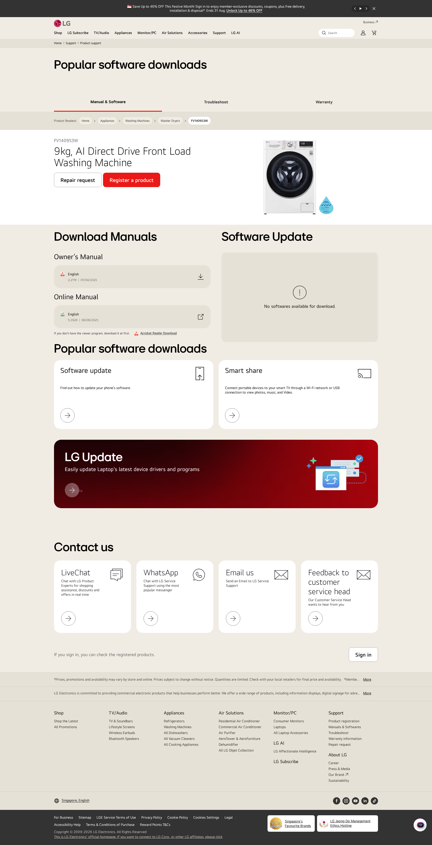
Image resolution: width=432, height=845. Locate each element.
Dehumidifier (228, 744)
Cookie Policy (177, 817)
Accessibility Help (67, 824)
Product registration (343, 721)
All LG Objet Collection (236, 750)
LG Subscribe (78, 33)
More (367, 679)
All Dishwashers (176, 733)
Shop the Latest (66, 721)
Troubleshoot (338, 733)
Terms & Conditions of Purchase (110, 824)
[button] (337, 33)
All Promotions (65, 727)
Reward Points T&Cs (155, 824)
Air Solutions (172, 33)
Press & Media (339, 769)
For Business (63, 817)
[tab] (108, 103)
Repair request (339, 744)
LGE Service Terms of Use (116, 817)
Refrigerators (174, 721)
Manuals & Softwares (344, 727)
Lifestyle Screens (122, 727)
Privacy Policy (151, 817)
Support (219, 33)
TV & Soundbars (121, 721)
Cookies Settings (206, 817)
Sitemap (85, 817)
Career (333, 763)
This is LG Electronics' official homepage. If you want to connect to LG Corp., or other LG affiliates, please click (138, 837)
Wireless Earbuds (122, 733)
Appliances (123, 33)
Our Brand (336, 775)
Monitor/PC (146, 33)
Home (58, 43)
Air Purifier (227, 733)
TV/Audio (101, 33)
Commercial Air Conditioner (240, 727)
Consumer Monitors (289, 721)
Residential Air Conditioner (239, 721)
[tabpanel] (216, 315)
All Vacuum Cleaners (179, 738)
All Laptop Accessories (291, 733)
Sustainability (338, 780)
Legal (229, 817)
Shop (58, 33)
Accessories (197, 33)
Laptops (280, 727)
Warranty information (345, 738)
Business (368, 22)
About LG (337, 754)
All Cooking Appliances (181, 744)
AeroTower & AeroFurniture (239, 738)
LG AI (235, 33)
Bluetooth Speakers (124, 738)
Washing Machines (177, 727)
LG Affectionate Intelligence (295, 751)
